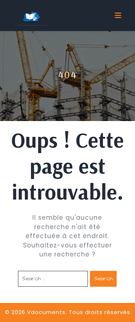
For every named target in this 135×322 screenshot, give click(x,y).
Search (103, 278)
